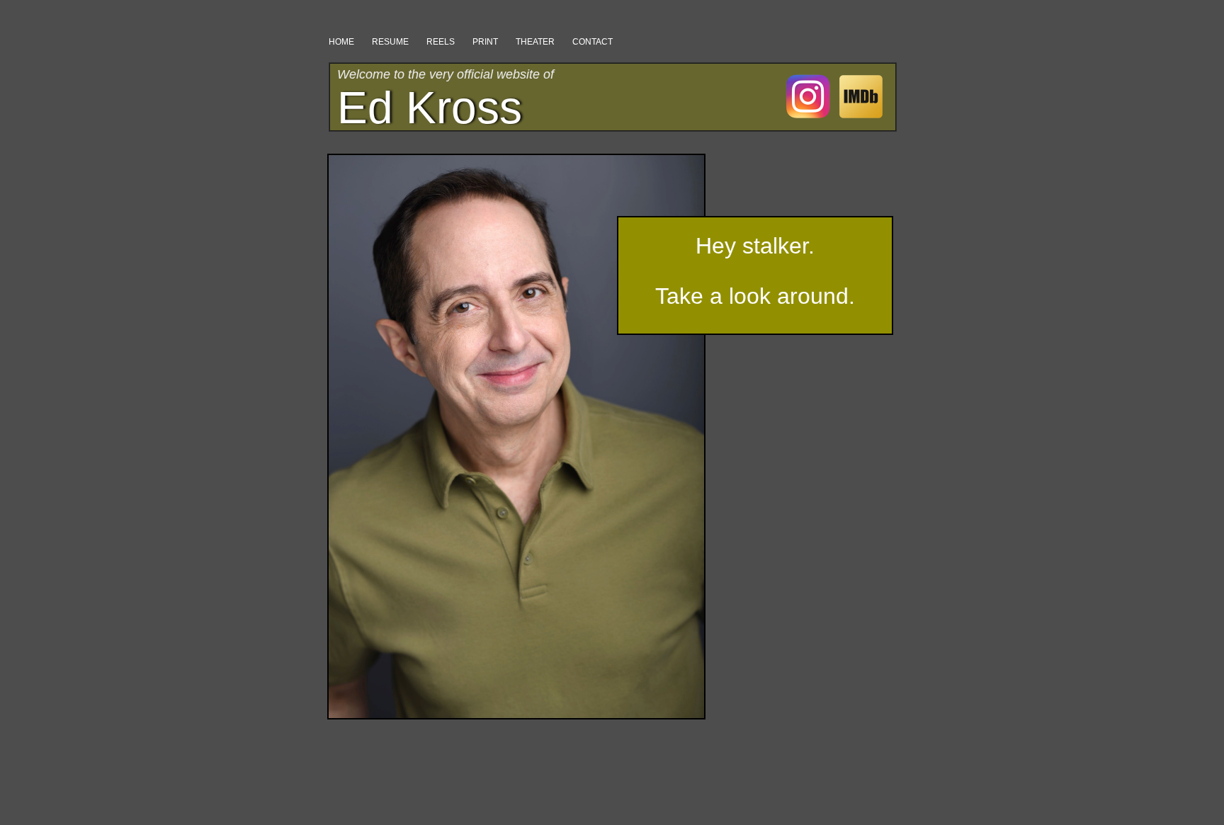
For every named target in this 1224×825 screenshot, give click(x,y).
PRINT (485, 42)
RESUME (390, 42)
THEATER (535, 42)
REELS (440, 42)
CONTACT (592, 42)
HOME (341, 42)
